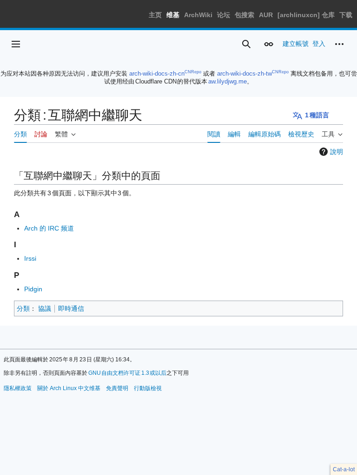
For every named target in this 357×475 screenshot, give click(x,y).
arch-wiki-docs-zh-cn (157, 73)
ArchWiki (198, 15)
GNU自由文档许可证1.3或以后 (127, 373)
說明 (336, 151)
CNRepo (193, 72)
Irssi (30, 258)
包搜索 (244, 15)
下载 (345, 15)
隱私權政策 (18, 388)
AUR (266, 15)
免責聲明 (117, 388)
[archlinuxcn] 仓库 (306, 15)
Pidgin (33, 289)
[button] (16, 44)
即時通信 (71, 308)
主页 (155, 15)
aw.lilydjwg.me (227, 81)
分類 (23, 308)
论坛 (223, 15)
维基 (172, 15)
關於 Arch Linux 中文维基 (68, 388)
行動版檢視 (148, 388)
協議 (44, 308)
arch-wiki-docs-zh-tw (244, 73)
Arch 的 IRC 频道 (49, 228)
